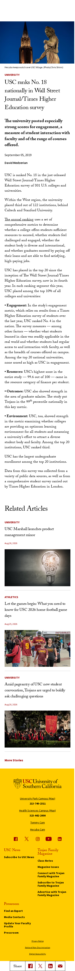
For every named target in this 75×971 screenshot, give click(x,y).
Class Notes (45, 860)
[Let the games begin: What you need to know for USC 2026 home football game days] (37, 648)
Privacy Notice (38, 941)
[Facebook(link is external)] (30, 966)
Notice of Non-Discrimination (37, 947)
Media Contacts (14, 917)
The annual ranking (19, 220)
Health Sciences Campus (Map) (37, 810)
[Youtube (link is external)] (49, 839)
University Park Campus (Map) (37, 798)
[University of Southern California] (38, 784)
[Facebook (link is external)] (16, 839)
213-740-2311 (38, 803)
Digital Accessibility (37, 954)
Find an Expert (13, 911)
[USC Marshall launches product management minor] (37, 567)
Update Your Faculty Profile (17, 924)
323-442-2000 (38, 815)
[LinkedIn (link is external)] (50, 966)
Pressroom (11, 932)
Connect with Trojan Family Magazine (51, 874)
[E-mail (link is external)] (60, 966)
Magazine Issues (48, 867)
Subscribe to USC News (19, 857)
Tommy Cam (37, 822)
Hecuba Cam (37, 829)
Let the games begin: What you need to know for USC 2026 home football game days (36, 610)
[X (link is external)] (40, 966)
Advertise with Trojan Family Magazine (52, 893)
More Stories (14, 760)
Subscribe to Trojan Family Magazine (51, 884)
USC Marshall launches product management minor (29, 532)
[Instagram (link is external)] (38, 839)
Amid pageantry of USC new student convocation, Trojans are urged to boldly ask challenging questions (35, 690)
